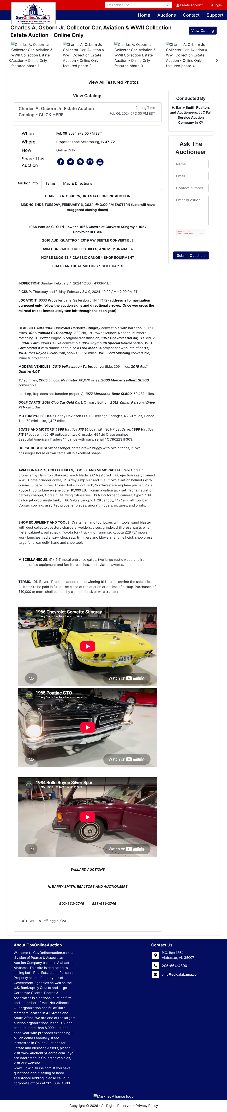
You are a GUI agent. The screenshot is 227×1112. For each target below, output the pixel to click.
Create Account (191, 5)
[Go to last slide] (10, 60)
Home (144, 15)
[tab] (28, 184)
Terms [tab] (50, 183)
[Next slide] (216, 60)
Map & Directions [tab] (77, 183)
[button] (60, 162)
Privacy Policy (147, 1106)
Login (218, 5)
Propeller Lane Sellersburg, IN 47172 (85, 142)
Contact (191, 15)
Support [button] (215, 15)
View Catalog (202, 30)
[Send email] (90, 162)
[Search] (168, 5)
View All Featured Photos (113, 82)
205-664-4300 (174, 965)
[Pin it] (80, 162)
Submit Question (191, 255)
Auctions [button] (166, 15)
